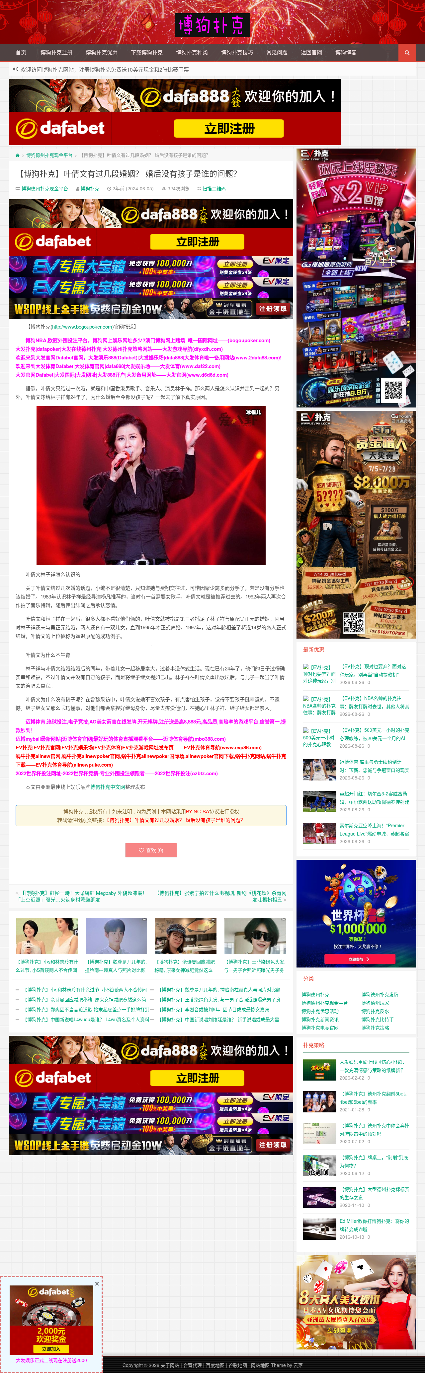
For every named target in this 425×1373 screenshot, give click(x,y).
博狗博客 (346, 52)
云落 (298, 1365)
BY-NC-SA (197, 811)
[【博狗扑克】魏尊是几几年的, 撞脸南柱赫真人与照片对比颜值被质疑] (116, 935)
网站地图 (260, 1365)
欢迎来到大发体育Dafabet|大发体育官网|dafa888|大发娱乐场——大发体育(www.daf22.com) (118, 366)
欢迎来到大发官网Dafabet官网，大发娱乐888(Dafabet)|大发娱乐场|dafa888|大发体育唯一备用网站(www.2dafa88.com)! (149, 357)
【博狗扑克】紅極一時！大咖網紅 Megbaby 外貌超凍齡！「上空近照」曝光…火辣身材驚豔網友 (81, 896)
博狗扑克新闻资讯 (320, 1019)
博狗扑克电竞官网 (320, 1027)
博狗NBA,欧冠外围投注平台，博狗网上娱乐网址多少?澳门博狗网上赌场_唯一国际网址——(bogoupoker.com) (148, 340)
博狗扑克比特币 (377, 1019)
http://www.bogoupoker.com (82, 326)
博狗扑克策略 (375, 1027)
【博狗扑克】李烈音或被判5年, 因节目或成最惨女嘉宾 (213, 1009)
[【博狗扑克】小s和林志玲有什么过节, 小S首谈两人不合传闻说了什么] (47, 935)
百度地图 (215, 1365)
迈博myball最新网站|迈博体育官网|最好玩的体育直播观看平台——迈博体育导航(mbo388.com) (121, 738)
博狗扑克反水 (375, 1011)
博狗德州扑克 (315, 994)
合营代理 (192, 1365)
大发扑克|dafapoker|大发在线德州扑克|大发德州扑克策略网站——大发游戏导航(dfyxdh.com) (119, 348)
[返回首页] (18, 155)
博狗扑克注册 (56, 52)
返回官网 (311, 52)
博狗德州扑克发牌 (379, 994)
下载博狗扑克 (147, 52)
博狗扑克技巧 (237, 52)
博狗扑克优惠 (102, 52)
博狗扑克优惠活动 (320, 1011)
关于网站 (170, 1365)
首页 (21, 52)
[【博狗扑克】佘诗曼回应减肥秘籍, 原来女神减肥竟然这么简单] (185, 935)
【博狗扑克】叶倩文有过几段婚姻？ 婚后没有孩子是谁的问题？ (128, 173)
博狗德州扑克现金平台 (49, 155)
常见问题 (277, 52)
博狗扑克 (90, 188)
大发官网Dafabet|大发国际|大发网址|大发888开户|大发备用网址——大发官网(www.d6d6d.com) (122, 374)
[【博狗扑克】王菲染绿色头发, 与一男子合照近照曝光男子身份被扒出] (255, 935)
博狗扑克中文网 (107, 786)
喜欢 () (154, 849)
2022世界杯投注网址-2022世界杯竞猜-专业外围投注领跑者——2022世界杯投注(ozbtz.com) (117, 773)
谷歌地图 (237, 1365)
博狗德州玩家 (375, 1002)
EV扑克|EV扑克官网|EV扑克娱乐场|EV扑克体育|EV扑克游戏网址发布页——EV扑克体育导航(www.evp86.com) (139, 747)
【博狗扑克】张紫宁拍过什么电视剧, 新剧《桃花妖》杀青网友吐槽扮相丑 (220, 896)
